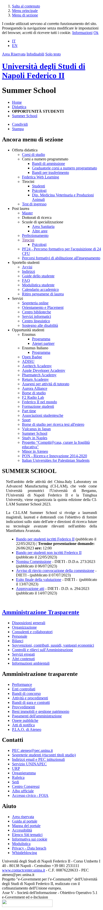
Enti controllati (23, 689)
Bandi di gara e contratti (31, 702)
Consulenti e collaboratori (32, 632)
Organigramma (24, 773)
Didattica (19, 107)
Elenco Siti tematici (27, 835)
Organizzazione (24, 627)
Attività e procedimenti (30, 698)
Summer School (24, 116)
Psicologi (39, 190)
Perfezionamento (35, 235)
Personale (19, 636)
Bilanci (17, 641)
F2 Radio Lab (33, 397)
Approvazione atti (30, 588)
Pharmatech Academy (39, 375)
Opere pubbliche (25, 720)
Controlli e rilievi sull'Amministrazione (42, 650)
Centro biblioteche (36, 312)
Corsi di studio (33, 154)
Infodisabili (35, 54)
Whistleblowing (24, 853)
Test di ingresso (34, 204)
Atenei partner (43, 343)
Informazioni (82, 32)
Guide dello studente (38, 276)
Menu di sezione (25, 15)
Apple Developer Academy (43, 370)
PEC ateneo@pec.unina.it (32, 750)
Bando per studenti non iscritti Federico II (49, 552)
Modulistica (21, 844)
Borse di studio (34, 393)
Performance (22, 684)
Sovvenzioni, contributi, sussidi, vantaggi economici (53, 645)
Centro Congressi (26, 786)
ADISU (28, 361)
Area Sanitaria (43, 226)
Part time (29, 411)
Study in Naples (34, 438)
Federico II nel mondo (39, 402)
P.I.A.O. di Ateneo (26, 729)
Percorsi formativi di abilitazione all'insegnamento (61, 258)
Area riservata (23, 817)
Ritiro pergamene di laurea (43, 294)
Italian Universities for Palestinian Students (56, 460)
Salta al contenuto (26, 6)
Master (27, 213)
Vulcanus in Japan (36, 429)
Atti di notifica (23, 725)
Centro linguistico (36, 321)
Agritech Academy (37, 366)
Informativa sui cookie (29, 839)
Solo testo (53, 54)
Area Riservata (14, 54)
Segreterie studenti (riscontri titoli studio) (44, 755)
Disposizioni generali (28, 623)
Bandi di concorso (26, 693)
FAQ (26, 280)
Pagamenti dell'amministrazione (37, 716)
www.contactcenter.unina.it (23, 870)
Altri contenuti (23, 659)
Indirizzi (28, 271)
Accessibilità (22, 830)
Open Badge (32, 357)
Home (17, 102)
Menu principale (25, 10)
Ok (96, 32)
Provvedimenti (23, 707)
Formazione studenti (38, 406)
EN (15, 45)
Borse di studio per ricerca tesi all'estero (53, 424)
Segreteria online (35, 303)
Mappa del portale (26, 826)
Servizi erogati (23, 654)
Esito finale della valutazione (38, 579)
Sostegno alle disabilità (40, 325)
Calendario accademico (40, 289)
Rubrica (18, 777)
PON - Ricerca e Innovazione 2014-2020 (54, 456)
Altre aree (40, 231)
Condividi (20, 124)
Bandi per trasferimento (50, 172)
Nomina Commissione (33, 561)
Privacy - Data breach (29, 848)
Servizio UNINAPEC (29, 764)
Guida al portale (24, 821)
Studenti (38, 186)
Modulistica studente (38, 285)
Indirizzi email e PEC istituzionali (38, 759)
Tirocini (28, 240)
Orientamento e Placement (43, 307)
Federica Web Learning (40, 177)
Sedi (15, 782)
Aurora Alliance (34, 388)
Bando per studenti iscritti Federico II (45, 539)
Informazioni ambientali (31, 663)
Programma (41, 339)
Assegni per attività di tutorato (45, 384)
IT (14, 41)
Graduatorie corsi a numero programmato (64, 168)
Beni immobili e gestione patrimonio (40, 711)
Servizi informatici (36, 316)
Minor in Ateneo (35, 451)
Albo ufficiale (23, 791)
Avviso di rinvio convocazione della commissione (55, 570)
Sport (26, 420)
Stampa (18, 129)
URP (16, 768)
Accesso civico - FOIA (30, 795)
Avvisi (27, 267)
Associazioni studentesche (42, 415)
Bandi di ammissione (48, 163)
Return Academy (35, 379)
